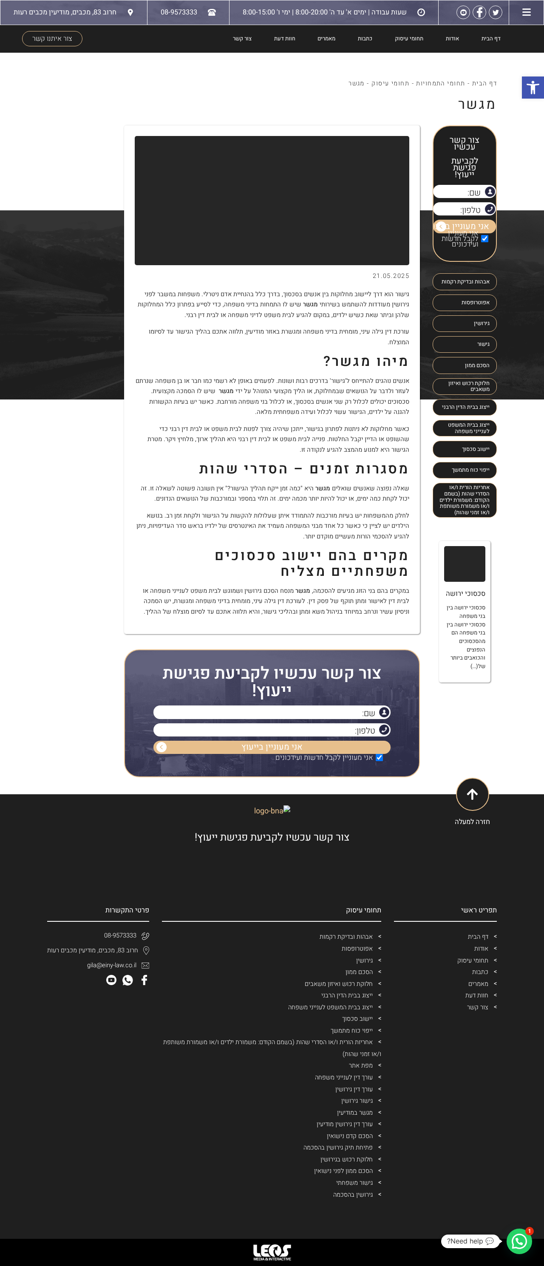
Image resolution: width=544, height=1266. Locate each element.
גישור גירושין (357, 1100)
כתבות (365, 38)
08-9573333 (120, 935)
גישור (483, 344)
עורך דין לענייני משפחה (344, 1077)
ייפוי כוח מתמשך (471, 470)
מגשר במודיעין (355, 1112)
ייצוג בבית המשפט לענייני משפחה (469, 428)
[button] (519, 1241)
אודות (452, 38)
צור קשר (242, 38)
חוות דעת (284, 38)
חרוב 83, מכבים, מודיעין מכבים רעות (92, 950)
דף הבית (491, 38)
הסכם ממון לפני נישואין (343, 1171)
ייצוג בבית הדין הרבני (466, 407)
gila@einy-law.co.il (111, 965)
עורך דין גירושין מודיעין (345, 1124)
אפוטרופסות (476, 302)
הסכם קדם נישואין (350, 1136)
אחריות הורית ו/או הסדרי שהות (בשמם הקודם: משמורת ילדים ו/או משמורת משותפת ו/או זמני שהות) (464, 500)
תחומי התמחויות (440, 83)
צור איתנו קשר (52, 39)
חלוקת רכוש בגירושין (346, 1159)
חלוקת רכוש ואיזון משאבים (469, 386)
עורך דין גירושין (354, 1089)
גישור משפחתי (354, 1182)
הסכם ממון (477, 365)
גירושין (482, 323)
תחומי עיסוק (409, 38)
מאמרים (326, 38)
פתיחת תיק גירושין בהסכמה (338, 1147)
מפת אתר (361, 1065)
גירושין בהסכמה (353, 1194)
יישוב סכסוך (476, 449)
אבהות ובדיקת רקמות (466, 282)
